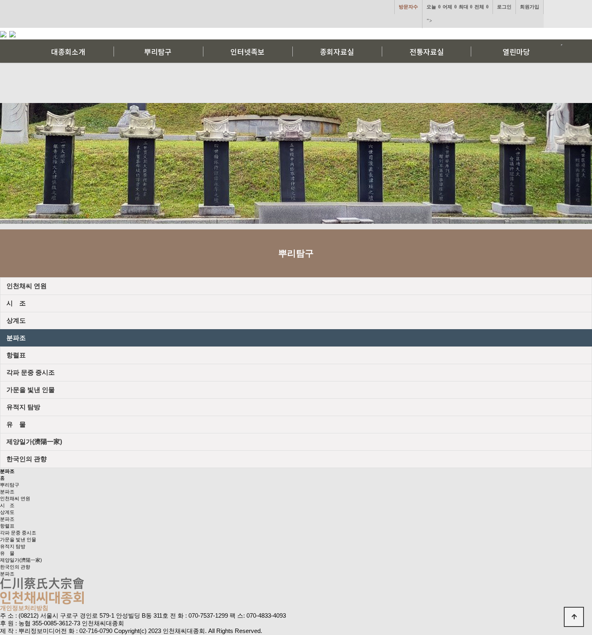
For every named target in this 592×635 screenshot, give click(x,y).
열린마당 (516, 51)
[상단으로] (574, 617)
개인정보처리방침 (24, 607)
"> (457, 14)
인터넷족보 (247, 51)
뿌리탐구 (158, 51)
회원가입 (529, 7)
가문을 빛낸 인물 (18, 539)
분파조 (7, 492)
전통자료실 (427, 51)
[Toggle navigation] (562, 45)
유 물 (7, 553)
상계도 (7, 512)
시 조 (7, 505)
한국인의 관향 (15, 567)
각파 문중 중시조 (18, 533)
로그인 (504, 7)
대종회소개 (68, 51)
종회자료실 (337, 51)
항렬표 (7, 526)
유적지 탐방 (12, 546)
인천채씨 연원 (15, 498)
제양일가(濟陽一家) (21, 560)
